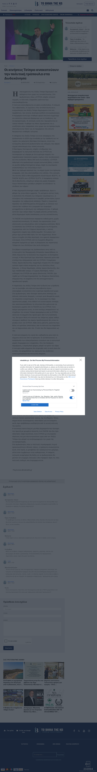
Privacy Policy (59, 411)
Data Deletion (38, 411)
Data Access (48, 411)
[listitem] (48, 386)
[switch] (72, 390)
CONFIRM (34, 405)
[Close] (81, 360)
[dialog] (48, 386)
